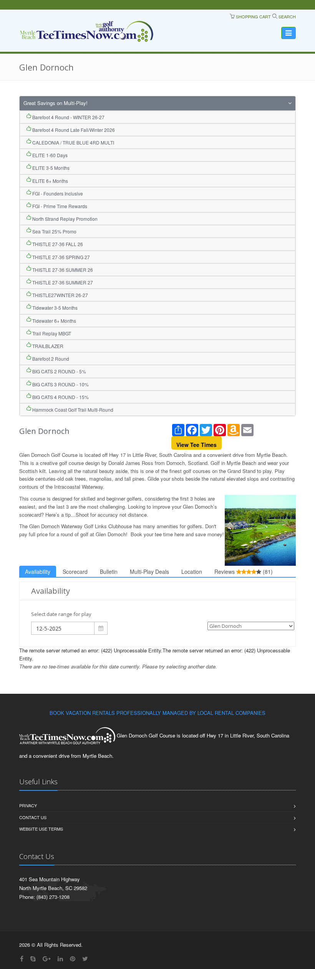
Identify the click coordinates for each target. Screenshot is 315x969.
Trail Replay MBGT (51, 333)
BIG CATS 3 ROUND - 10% (60, 384)
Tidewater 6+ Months (53, 320)
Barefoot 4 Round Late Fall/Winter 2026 (73, 129)
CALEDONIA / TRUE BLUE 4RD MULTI (72, 142)
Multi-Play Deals (149, 571)
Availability (37, 571)
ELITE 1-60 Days (49, 155)
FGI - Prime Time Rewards (59, 206)
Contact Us (32, 817)
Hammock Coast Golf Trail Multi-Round (72, 409)
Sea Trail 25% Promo (53, 231)
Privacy (28, 805)
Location (191, 571)
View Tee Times (196, 444)
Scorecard (75, 571)
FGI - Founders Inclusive (57, 193)
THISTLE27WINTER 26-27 (59, 295)
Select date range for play (61, 614)
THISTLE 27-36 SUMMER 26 (62, 269)
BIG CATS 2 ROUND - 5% (58, 371)
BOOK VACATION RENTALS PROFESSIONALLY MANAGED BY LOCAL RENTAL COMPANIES (157, 712)
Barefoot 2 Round (50, 358)
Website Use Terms (41, 829)
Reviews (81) (243, 571)
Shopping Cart (253, 16)
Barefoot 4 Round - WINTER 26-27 (67, 117)
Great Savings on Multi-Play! (55, 103)
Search (286, 16)
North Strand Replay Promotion (64, 218)
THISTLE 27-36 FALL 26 (57, 244)
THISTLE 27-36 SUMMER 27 (62, 282)
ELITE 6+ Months (49, 180)
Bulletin (109, 571)
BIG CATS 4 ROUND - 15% (60, 397)
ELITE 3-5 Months (50, 167)
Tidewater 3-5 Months (54, 307)
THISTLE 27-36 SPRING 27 (60, 257)
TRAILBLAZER (47, 346)
